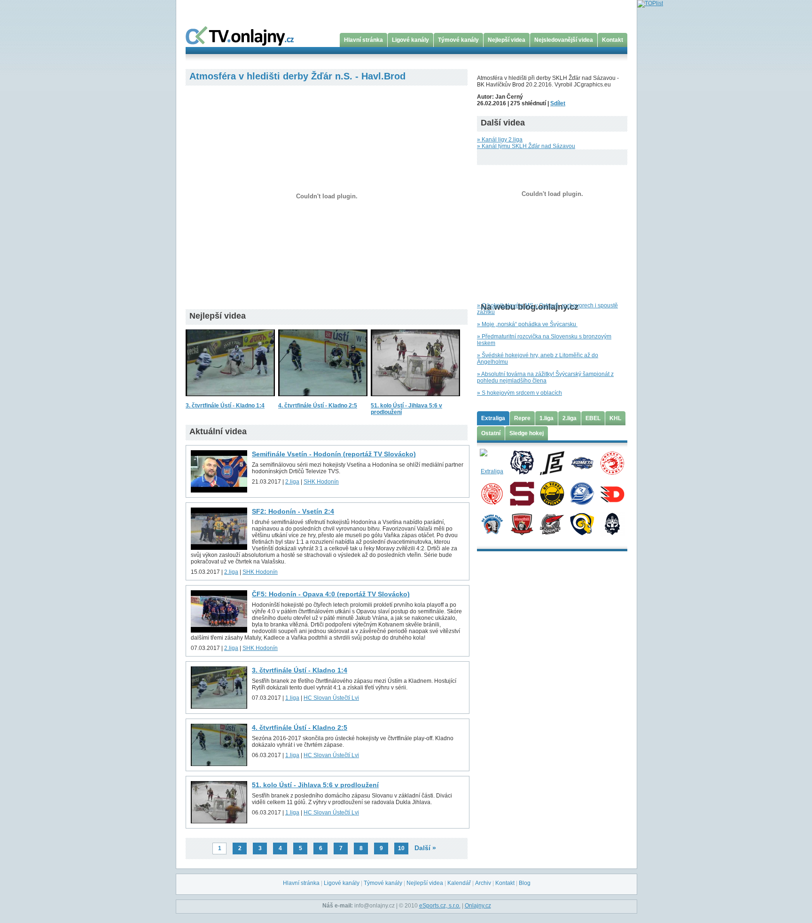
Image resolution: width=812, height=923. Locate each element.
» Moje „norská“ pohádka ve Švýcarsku (527, 324)
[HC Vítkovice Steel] (582, 493)
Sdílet (557, 103)
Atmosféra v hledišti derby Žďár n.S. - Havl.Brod (297, 76)
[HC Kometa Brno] (582, 462)
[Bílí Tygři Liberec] (522, 462)
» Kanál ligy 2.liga (500, 139)
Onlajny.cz (478, 905)
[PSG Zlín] (582, 523)
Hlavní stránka (363, 40)
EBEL (593, 418)
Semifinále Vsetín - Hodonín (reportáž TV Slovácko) (334, 454)
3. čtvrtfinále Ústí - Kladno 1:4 (225, 405)
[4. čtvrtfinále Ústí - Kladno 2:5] (322, 399)
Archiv (483, 883)
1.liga (292, 698)
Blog (525, 883)
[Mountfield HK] (522, 523)
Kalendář (459, 883)
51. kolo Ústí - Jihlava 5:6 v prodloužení (315, 785)
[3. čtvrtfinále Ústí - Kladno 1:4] (230, 399)
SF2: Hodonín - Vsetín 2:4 (293, 511)
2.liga (292, 481)
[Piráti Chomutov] (552, 523)
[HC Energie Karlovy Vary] (552, 462)
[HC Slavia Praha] (492, 493)
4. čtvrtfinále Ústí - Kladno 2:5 (317, 405)
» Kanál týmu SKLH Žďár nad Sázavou (526, 146)
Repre (522, 418)
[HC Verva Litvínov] (552, 493)
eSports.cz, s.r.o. (440, 905)
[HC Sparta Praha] (522, 493)
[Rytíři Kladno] (612, 523)
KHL (615, 418)
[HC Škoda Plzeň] (492, 523)
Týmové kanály (458, 40)
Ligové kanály (410, 40)
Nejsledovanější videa (563, 40)
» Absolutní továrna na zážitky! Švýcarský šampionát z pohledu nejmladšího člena (545, 377)
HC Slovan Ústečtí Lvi (331, 698)
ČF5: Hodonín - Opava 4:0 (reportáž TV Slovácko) (331, 594)
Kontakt (612, 40)
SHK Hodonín (321, 481)
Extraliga (493, 418)
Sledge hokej (526, 433)
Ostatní (490, 433)
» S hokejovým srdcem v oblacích (519, 393)
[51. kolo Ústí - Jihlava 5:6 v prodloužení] (415, 399)
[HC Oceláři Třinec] (612, 462)
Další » (425, 848)
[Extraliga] (492, 462)
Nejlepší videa (506, 40)
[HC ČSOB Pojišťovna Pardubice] (612, 493)
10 (401, 848)
